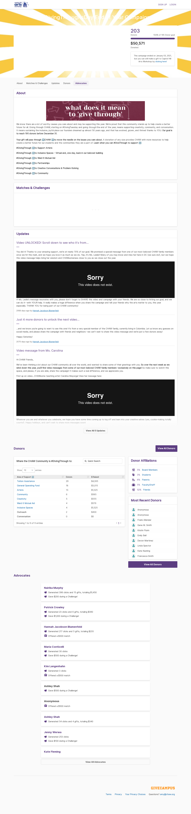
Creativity (21, 498)
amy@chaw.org (167, 794)
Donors (66, 83)
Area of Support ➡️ (25, 477)
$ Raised (95, 477)
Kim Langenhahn (54, 666)
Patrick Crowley (54, 607)
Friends (146, 489)
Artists (20, 490)
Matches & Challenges (37, 83)
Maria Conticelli (54, 646)
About (20, 83)
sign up (162, 4)
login (173, 4)
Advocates (81, 83)
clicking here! (161, 61)
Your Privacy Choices (135, 794)
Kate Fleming (52, 751)
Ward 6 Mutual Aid (26, 503)
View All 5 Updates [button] (95, 430)
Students (146, 474)
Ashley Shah (52, 716)
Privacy (118, 794)
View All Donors (166, 448)
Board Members (149, 470)
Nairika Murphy (53, 587)
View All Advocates (95, 762)
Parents (146, 479)
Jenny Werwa (52, 732)
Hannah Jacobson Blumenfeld (46, 311)
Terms (108, 794)
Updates (55, 83)
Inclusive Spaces (25, 507)
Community (22, 494)
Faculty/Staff (148, 484)
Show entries (29, 470)
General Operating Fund (28, 485)
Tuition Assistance (26, 481)
